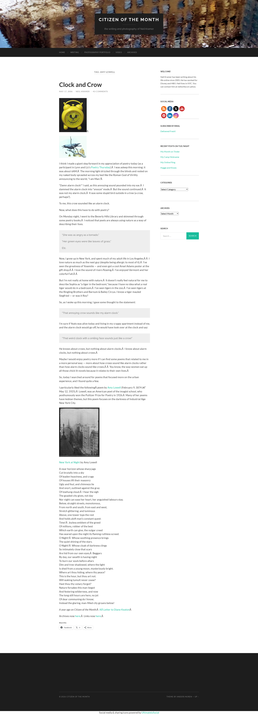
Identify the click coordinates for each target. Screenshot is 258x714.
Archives (132, 52)
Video (119, 52)
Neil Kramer (83, 91)
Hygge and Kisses (168, 167)
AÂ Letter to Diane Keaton (114, 609)
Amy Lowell (114, 387)
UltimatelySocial (150, 712)
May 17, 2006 (66, 91)
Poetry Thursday (100, 167)
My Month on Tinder (170, 151)
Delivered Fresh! (168, 131)
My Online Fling (167, 162)
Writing (74, 52)
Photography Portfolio (97, 52)
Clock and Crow (80, 84)
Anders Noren (184, 697)
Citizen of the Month (129, 19)
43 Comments (100, 91)
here (77, 616)
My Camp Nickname (169, 157)
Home (62, 52)
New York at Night (69, 462)
